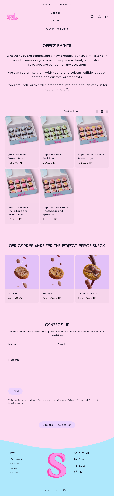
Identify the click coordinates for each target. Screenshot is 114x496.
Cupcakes (62, 4)
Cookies (56, 12)
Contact (56, 20)
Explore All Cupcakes (57, 424)
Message (13, 359)
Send (15, 391)
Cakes (46, 4)
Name (12, 344)
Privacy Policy (75, 400)
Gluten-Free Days (57, 28)
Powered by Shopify (55, 490)
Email (61, 344)
